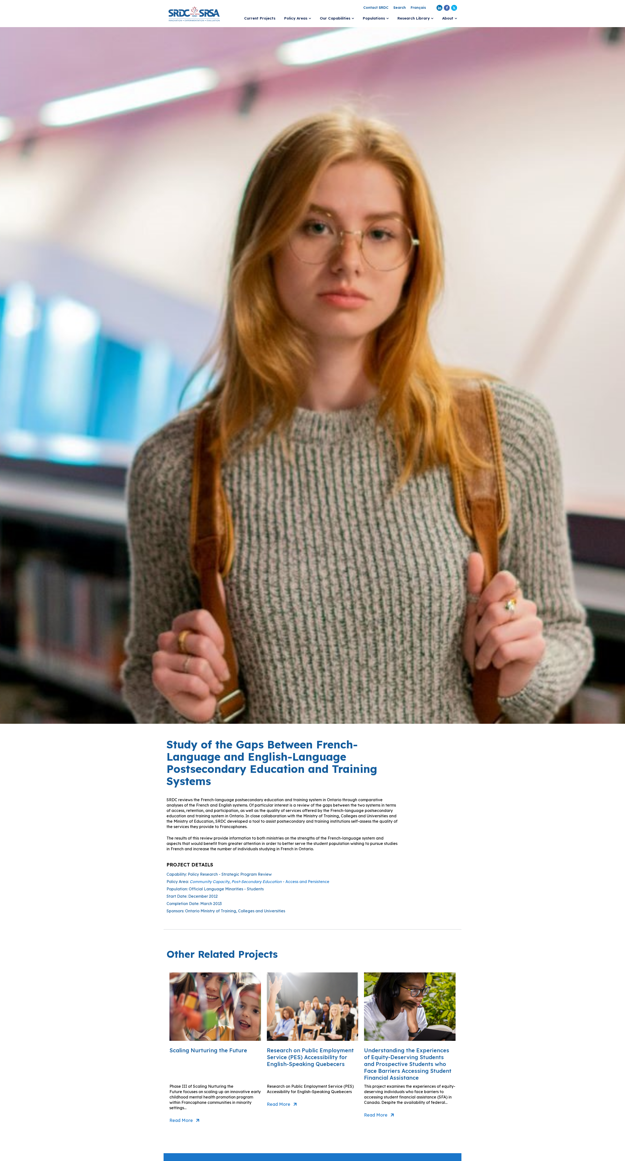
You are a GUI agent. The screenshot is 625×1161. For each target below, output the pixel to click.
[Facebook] (447, 8)
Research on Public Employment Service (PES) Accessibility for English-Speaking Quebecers (310, 1057)
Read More (181, 1120)
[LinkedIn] (439, 8)
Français (418, 8)
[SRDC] (194, 13)
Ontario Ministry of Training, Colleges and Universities (235, 910)
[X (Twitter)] (454, 8)
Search (399, 8)
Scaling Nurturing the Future (208, 1050)
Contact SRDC (375, 8)
